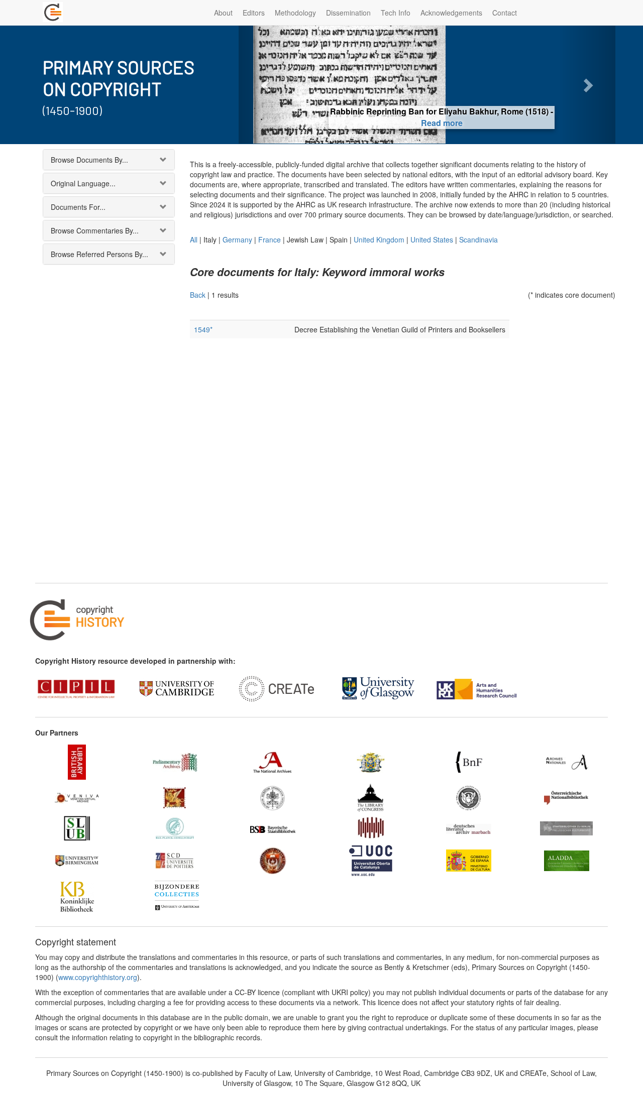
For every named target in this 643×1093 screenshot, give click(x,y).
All (193, 239)
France (269, 239)
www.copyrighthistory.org (97, 977)
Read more (427, 123)
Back (197, 295)
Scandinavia (478, 239)
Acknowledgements (451, 13)
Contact (504, 13)
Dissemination (348, 13)
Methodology (295, 13)
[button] (267, 84)
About (223, 13)
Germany (237, 239)
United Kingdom (379, 239)
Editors (254, 13)
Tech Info (395, 13)
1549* (203, 329)
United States (431, 239)
